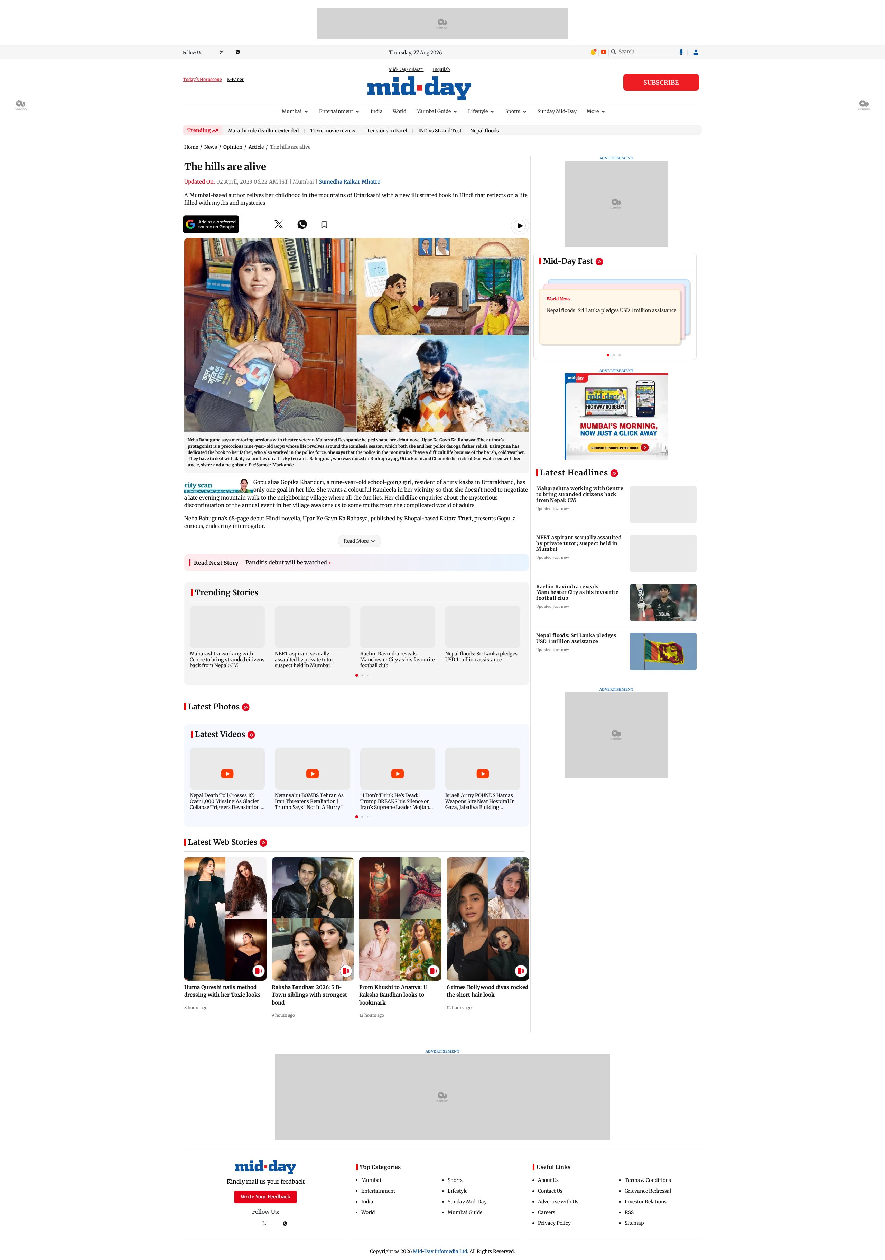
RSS (629, 1212)
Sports (512, 111)
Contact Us (550, 1191)
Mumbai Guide (433, 111)
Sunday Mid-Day (557, 111)
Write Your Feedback (265, 1197)
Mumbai (292, 111)
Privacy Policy (554, 1223)
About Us (548, 1180)
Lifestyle (478, 111)
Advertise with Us (558, 1201)
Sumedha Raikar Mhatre (349, 181)
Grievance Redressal (648, 1191)
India (377, 111)
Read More (356, 541)
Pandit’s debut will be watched (288, 562)
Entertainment (336, 111)
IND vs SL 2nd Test (440, 131)
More (593, 111)
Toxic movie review (332, 131)
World (399, 111)
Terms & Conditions (648, 1180)
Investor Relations (646, 1201)
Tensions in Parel (387, 131)
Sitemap (634, 1223)
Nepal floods (484, 131)
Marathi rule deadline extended (263, 131)
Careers (546, 1212)
